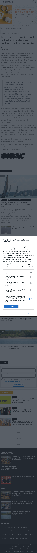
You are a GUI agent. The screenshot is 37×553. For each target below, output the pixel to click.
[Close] (33, 240)
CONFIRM (11, 306)
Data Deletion (8, 313)
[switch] (30, 277)
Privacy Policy (29, 313)
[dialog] (18, 276)
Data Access (18, 313)
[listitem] (18, 272)
